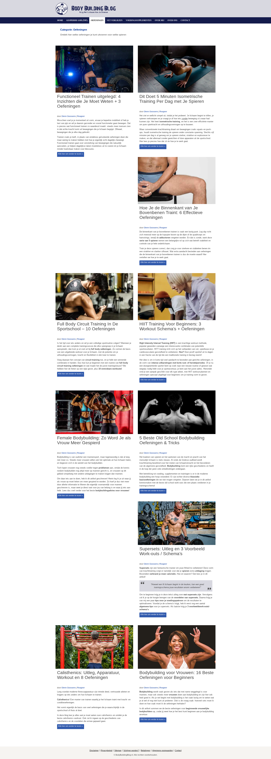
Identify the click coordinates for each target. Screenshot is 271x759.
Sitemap (117, 750)
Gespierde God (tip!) (77, 20)
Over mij (159, 20)
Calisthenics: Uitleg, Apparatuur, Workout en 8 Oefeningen (88, 675)
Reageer (81, 116)
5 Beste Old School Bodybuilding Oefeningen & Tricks (172, 440)
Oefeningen (97, 20)
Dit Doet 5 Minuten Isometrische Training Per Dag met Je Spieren (171, 99)
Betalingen (145, 750)
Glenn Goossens (68, 116)
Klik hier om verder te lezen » (70, 154)
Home (60, 20)
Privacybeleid (106, 750)
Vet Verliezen (114, 20)
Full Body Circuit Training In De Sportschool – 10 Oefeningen (87, 326)
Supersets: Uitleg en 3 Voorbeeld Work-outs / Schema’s (172, 551)
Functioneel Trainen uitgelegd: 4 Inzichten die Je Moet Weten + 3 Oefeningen (89, 101)
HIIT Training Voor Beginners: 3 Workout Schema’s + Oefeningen (172, 326)
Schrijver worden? (131, 750)
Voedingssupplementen (138, 20)
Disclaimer (94, 750)
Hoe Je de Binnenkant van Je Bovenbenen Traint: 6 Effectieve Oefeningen (171, 212)
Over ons (172, 20)
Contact (185, 20)
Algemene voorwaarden (162, 750)
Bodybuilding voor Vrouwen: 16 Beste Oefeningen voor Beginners (176, 675)
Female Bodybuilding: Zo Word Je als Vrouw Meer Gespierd (94, 440)
